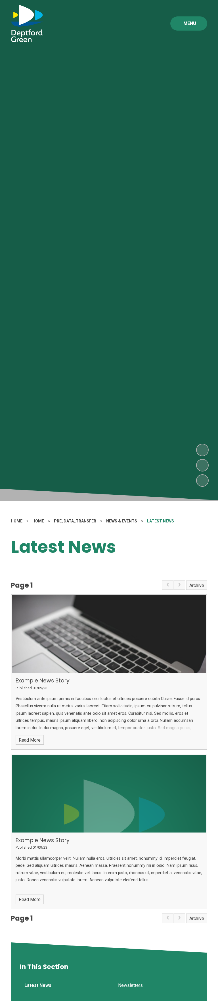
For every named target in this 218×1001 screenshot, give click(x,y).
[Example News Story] (109, 634)
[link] (167, 585)
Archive (196, 585)
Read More (30, 740)
